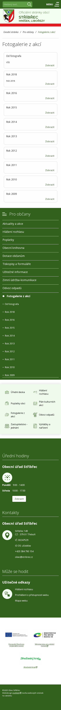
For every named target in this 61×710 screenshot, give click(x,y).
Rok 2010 (10, 367)
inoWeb (15, 693)
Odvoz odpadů (12, 288)
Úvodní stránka (10, 32)
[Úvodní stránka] (30, 16)
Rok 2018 (10, 312)
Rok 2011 (10, 359)
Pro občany (28, 32)
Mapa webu (21, 600)
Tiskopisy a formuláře (17, 264)
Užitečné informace (15, 272)
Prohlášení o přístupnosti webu (32, 595)
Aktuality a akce (13, 224)
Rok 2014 (10, 335)
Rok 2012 (10, 351)
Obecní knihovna (13, 248)
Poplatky (8, 240)
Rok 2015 (10, 327)
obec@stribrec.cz (24, 557)
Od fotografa (12, 304)
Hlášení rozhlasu (13, 232)
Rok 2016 (10, 319)
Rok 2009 (10, 375)
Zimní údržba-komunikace (19, 280)
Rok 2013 (10, 343)
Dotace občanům (14, 256)
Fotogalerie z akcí (46, 32)
